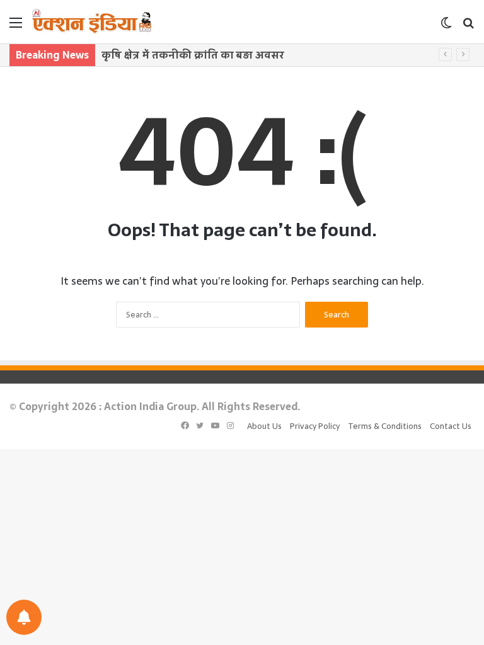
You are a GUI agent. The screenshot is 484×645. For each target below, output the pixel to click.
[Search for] (468, 27)
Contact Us (450, 426)
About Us (264, 426)
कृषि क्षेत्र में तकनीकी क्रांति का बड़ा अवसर (192, 55)
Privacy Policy (315, 426)
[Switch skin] (446, 27)
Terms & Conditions (385, 426)
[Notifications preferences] (24, 617)
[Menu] (15, 27)
